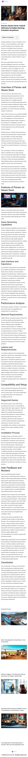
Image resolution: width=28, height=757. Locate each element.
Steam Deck (4, 23)
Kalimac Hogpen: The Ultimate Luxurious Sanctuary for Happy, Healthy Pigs (13, 675)
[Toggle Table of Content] (16, 37)
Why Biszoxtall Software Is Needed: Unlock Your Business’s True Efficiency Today (14, 709)
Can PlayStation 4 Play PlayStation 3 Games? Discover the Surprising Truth (12, 744)
